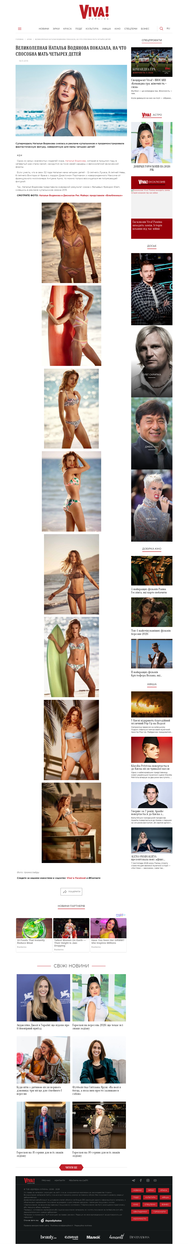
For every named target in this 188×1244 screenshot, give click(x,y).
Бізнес (165, 1204)
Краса (163, 1190)
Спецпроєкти (152, 40)
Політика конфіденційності (61, 1225)
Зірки (151, 1190)
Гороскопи (159, 1212)
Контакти (60, 1180)
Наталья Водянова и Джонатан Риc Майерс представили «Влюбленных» (81, 196)
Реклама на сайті (78, 1180)
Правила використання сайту (36, 1225)
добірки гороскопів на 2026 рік (151, 168)
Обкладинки (140, 1212)
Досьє (151, 246)
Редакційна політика (83, 1225)
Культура (150, 1197)
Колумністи (139, 1219)
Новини (137, 1190)
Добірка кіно (151, 549)
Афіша (152, 684)
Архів (29, 39)
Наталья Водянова (75, 161)
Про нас (46, 1180)
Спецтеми (150, 1204)
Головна (20, 39)
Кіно (135, 1204)
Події (136, 1197)
